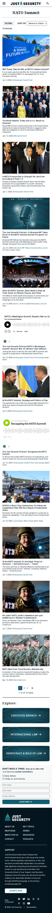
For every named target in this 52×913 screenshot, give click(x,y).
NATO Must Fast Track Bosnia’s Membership (22, 669)
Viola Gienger (39, 358)
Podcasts (28, 839)
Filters (8, 23)
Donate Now (15, 891)
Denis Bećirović (20, 680)
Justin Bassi (18, 521)
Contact (9, 839)
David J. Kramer (19, 304)
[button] (47, 3)
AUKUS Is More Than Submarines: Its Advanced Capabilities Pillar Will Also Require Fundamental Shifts (24, 507)
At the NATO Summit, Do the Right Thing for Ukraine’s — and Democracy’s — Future (22, 562)
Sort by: (22, 23)
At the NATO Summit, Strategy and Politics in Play (25, 400)
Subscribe (24, 802)
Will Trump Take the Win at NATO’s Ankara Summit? (25, 69)
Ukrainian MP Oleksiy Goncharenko (27, 248)
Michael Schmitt (20, 136)
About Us (10, 826)
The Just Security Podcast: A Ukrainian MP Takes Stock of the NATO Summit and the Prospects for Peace (25, 234)
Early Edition (10, 776)
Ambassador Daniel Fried (22, 80)
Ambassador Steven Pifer (23, 192)
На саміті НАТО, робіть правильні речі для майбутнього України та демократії (22, 616)
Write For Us (11, 835)
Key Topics (28, 826)
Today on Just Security (15, 779)
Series (26, 831)
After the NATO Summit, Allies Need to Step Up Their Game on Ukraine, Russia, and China (23, 292)
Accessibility (32, 907)
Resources (28, 835)
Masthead (10, 831)
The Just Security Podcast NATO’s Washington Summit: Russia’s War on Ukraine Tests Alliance (24, 347)
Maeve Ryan (29, 521)
